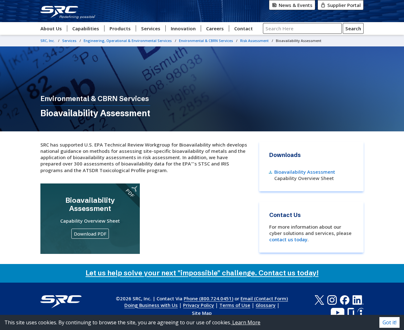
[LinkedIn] (358, 300)
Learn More (245, 322)
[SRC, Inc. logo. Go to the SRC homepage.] (60, 301)
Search (353, 28)
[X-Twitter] (319, 300)
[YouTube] (337, 312)
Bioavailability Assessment (304, 171)
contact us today (288, 239)
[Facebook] (344, 300)
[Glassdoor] (351, 312)
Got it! (389, 322)
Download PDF (90, 234)
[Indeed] (360, 312)
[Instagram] (332, 300)
